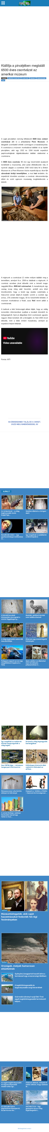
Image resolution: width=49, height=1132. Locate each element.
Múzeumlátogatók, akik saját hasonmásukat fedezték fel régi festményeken (19, 917)
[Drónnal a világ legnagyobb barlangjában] (37, 732)
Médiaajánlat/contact (24, 1128)
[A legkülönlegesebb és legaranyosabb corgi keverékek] (7, 988)
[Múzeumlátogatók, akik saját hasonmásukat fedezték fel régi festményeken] (24, 896)
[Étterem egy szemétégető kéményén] (37, 630)
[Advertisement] (24, 33)
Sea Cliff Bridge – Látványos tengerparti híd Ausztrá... (12, 766)
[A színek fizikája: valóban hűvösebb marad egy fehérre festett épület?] (12, 804)
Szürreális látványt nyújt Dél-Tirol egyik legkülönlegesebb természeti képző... (30, 999)
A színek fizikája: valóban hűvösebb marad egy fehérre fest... (11, 815)
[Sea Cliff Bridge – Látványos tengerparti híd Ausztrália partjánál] (12, 756)
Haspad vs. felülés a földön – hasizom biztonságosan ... (36, 792)
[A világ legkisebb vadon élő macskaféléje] (12, 630)
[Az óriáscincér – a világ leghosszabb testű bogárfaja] (12, 502)
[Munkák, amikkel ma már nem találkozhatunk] (37, 606)
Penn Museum (41, 78)
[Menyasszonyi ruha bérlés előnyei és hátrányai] (12, 782)
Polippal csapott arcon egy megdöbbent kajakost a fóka (12, 663)
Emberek (4, 910)
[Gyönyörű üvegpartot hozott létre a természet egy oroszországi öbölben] (7, 977)
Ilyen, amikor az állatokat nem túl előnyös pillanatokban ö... (36, 663)
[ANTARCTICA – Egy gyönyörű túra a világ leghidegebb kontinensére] (37, 1097)
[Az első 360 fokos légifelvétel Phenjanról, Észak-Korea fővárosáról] (12, 1097)
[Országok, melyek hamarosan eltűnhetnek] (24, 948)
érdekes (32, 78)
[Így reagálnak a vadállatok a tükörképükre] (37, 526)
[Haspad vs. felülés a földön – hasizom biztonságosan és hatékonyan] (37, 782)
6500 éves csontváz (14, 78)
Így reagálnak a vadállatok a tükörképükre (36, 536)
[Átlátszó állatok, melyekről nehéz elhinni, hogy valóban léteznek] (37, 1074)
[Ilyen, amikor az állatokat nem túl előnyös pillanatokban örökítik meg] (37, 652)
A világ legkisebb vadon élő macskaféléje (12, 640)
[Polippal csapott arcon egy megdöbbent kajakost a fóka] (12, 652)
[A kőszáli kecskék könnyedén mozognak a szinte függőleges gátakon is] (12, 606)
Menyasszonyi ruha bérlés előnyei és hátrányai (11, 792)
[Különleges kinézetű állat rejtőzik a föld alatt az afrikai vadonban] (37, 756)
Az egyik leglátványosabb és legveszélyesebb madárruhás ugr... (11, 1084)
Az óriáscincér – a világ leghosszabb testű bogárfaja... (10, 513)
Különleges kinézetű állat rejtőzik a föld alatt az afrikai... (36, 767)
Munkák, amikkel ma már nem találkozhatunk (35, 616)
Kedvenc (4, 962)
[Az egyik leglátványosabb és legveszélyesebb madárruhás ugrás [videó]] (12, 1074)
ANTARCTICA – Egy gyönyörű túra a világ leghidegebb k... (34, 1108)
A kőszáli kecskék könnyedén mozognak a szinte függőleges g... (10, 617)
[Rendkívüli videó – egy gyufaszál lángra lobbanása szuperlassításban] (12, 526)
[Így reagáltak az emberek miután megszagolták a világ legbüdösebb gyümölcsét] (12, 732)
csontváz (25, 78)
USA (3, 80)
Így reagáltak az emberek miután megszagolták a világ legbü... (11, 743)
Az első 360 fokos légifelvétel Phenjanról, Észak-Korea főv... (10, 1108)
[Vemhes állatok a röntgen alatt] (37, 502)
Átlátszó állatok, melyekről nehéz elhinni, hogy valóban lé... (37, 1084)
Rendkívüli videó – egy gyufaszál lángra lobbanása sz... (12, 537)
